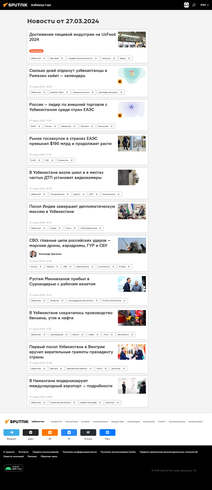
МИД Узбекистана (89, 228)
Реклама (32, 456)
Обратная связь (49, 456)
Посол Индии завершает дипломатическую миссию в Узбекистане (72, 209)
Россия (48, 126)
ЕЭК (47, 160)
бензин (76, 334)
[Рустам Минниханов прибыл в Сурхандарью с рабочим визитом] (132, 284)
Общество (117, 421)
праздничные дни (81, 92)
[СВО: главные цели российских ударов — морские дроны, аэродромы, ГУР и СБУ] (132, 245)
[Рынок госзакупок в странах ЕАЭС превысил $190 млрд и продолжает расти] (132, 143)
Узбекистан (36, 58)
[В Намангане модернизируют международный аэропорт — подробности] (132, 386)
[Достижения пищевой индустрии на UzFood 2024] (132, 39)
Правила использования (46, 451)
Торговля (84, 126)
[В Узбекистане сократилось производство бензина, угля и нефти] (132, 318)
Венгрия (54, 368)
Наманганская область (60, 402)
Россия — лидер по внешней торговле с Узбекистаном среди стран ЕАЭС (68, 107)
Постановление (57, 194)
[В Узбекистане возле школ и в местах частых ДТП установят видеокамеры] (132, 177)
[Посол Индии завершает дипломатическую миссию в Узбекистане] (132, 211)
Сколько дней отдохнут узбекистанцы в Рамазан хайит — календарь (68, 73)
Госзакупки (63, 160)
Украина (50, 266)
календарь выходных (108, 92)
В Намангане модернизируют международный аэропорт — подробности (70, 383)
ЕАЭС (33, 126)
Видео (123, 58)
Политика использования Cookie (118, 451)
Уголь (105, 334)
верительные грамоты (77, 368)
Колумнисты (104, 266)
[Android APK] (13, 468)
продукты (106, 58)
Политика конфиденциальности (80, 451)
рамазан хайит (57, 92)
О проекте (9, 451)
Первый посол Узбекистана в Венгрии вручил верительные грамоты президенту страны (71, 352)
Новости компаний (13, 456)
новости (56, 421)
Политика (71, 421)
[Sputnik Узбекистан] (16, 7)
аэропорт (110, 402)
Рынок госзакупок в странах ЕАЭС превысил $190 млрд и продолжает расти (70, 141)
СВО (65, 266)
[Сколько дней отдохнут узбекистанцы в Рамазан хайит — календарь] (132, 76)
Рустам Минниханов (112, 300)
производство (56, 334)
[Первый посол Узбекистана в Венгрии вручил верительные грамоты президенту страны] (132, 352)
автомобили (123, 334)
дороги (77, 194)
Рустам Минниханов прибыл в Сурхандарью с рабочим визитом (62, 281)
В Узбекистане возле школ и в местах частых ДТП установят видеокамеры (66, 175)
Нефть (91, 334)
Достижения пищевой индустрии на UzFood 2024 (72, 37)
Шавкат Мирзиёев (88, 402)
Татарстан (54, 300)
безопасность (109, 194)
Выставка (54, 58)
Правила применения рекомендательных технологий (169, 451)
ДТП (91, 194)
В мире (122, 266)
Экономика (103, 126)
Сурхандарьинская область (80, 300)
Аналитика (195, 421)
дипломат (116, 368)
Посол (68, 228)
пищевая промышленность (80, 58)
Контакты (24, 451)
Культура (149, 421)
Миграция (133, 421)
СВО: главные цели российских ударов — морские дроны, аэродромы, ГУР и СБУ (70, 243)
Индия (53, 228)
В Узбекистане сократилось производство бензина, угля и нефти (70, 315)
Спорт (161, 421)
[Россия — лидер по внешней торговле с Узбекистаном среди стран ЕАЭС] (132, 109)
